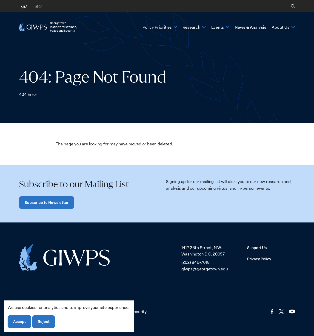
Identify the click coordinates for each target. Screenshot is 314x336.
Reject (44, 321)
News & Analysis (250, 27)
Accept (19, 321)
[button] (290, 6)
